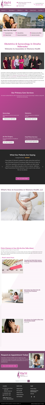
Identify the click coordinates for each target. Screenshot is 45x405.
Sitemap (32, 393)
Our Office (40, 10)
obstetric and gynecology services (20, 75)
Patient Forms (20, 392)
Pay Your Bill (19, 390)
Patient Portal (33, 10)
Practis (42, 403)
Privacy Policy (33, 388)
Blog (26, 10)
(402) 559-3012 (10, 398)
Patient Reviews (20, 394)
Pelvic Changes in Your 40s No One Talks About (17, 248)
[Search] (28, 381)
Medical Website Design (35, 403)
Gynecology (11, 10)
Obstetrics (20, 10)
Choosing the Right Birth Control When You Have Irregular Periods (33, 260)
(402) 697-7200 (39, 4)
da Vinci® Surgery (13, 76)
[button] (2, 167)
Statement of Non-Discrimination (34, 391)
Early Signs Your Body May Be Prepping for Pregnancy (32, 290)
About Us (3, 10)
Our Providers (19, 396)
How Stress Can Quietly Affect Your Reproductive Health (33, 320)
